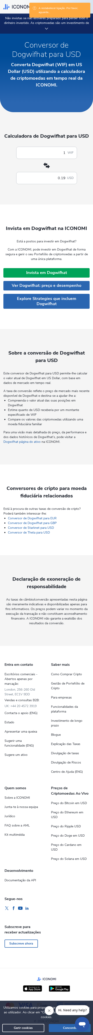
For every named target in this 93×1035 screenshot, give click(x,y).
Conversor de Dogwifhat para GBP (32, 523)
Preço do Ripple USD (66, 826)
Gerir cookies (23, 1028)
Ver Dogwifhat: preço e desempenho (46, 285)
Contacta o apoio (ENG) (21, 713)
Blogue (56, 735)
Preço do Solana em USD (69, 859)
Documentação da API (20, 880)
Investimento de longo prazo (66, 723)
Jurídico (10, 816)
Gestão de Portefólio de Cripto (67, 685)
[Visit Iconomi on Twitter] (7, 908)
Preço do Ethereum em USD (67, 814)
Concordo (70, 1028)
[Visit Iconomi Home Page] (17, 6)
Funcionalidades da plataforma (64, 709)
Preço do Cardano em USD (66, 847)
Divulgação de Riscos (66, 762)
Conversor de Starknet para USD (31, 528)
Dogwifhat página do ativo (22, 442)
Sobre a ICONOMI (17, 798)
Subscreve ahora (21, 943)
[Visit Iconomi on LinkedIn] (27, 908)
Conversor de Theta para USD (29, 532)
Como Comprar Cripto (66, 674)
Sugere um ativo (16, 755)
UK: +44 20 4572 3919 (21, 706)
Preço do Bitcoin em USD (69, 803)
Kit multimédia (15, 835)
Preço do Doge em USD (68, 835)
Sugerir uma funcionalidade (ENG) (19, 743)
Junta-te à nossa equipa (21, 807)
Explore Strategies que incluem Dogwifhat (46, 301)
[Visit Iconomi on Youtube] (20, 908)
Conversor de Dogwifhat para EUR (32, 518)
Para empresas (61, 697)
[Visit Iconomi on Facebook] (13, 908)
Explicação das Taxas (65, 744)
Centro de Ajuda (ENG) (67, 772)
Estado (9, 722)
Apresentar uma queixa (21, 731)
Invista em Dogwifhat (46, 272)
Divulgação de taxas (65, 753)
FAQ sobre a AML (17, 825)
